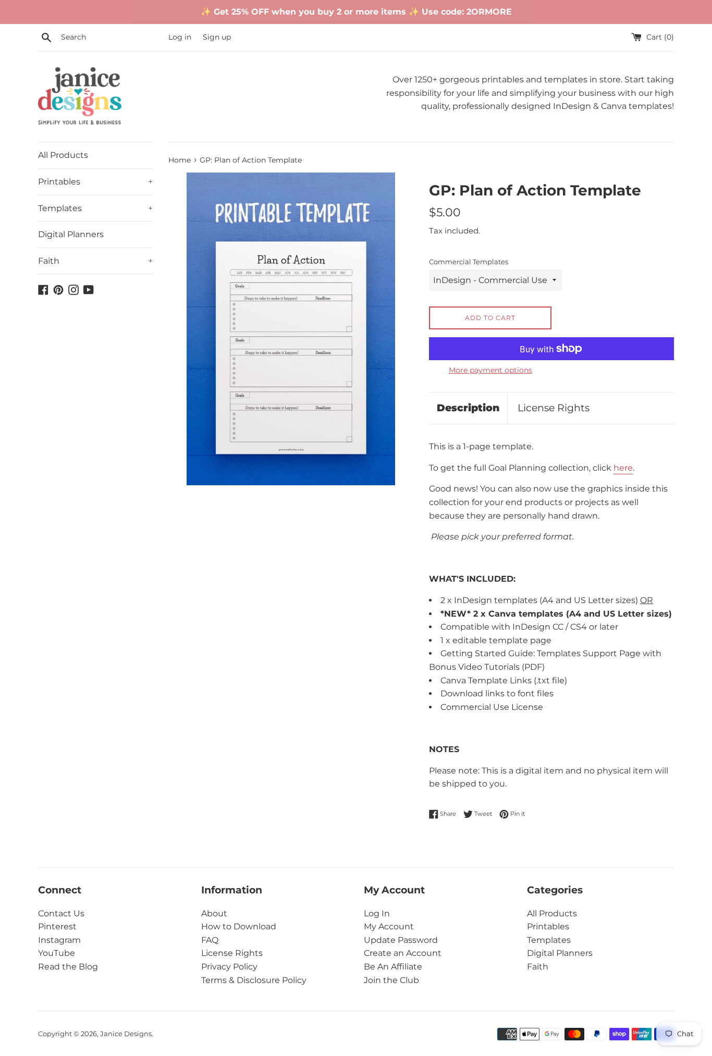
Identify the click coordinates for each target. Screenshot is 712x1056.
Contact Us (61, 913)
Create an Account (402, 953)
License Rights (554, 408)
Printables (95, 182)
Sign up (217, 37)
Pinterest (57, 926)
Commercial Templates (468, 262)
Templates (95, 208)
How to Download (238, 926)
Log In (377, 913)
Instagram (59, 940)
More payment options (490, 370)
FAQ (209, 940)
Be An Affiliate (393, 967)
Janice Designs (126, 1034)
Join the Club (391, 980)
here (623, 468)
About (214, 913)
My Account (389, 926)
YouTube (56, 953)
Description (468, 408)
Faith (95, 261)
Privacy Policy (229, 967)
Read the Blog (68, 967)
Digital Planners (71, 234)
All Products (63, 155)
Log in (179, 37)
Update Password (401, 940)
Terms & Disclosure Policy (253, 980)
